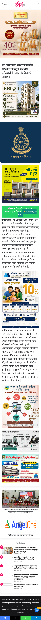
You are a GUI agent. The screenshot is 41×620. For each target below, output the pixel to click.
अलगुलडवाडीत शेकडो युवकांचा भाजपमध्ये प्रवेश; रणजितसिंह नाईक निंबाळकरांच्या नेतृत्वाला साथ (25, 567)
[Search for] (39, 5)
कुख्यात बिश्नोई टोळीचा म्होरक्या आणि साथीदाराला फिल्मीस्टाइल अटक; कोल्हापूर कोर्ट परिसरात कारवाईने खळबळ (26, 577)
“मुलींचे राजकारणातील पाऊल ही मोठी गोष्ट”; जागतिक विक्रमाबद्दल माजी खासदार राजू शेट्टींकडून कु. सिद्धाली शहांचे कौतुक (26, 549)
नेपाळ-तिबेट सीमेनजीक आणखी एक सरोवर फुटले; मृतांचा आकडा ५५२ (26, 585)
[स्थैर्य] (20, 4)
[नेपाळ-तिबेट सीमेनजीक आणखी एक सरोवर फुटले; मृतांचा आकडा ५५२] (7, 587)
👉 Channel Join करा (27, 213)
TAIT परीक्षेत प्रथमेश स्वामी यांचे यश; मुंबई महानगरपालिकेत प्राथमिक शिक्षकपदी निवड (24, 558)
